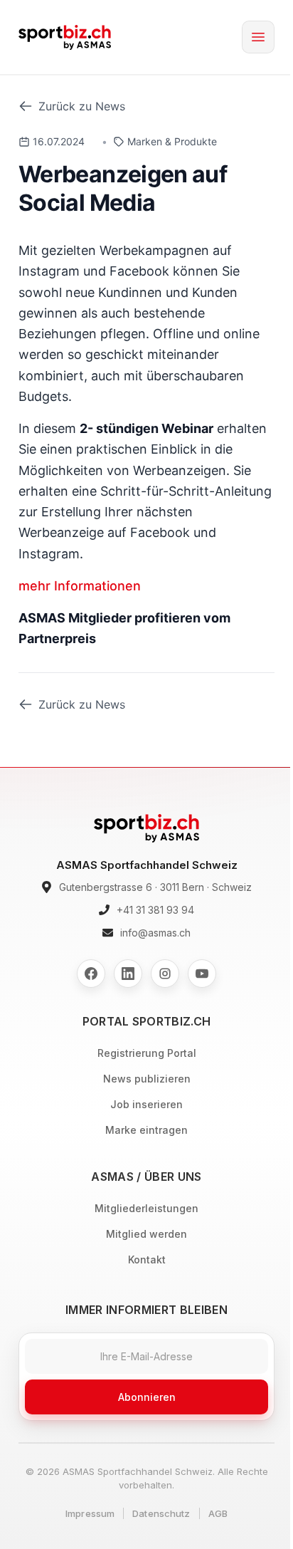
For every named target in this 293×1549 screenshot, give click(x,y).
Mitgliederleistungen (146, 1208)
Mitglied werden (146, 1234)
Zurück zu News (81, 106)
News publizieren (147, 1079)
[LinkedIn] (128, 973)
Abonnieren (147, 1397)
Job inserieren (146, 1104)
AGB (218, 1513)
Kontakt (147, 1259)
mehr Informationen (79, 585)
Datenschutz (161, 1513)
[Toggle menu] (258, 37)
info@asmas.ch (155, 933)
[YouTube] (202, 973)
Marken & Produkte (172, 141)
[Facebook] (91, 973)
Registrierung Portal (146, 1053)
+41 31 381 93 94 (155, 910)
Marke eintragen (146, 1130)
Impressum (89, 1513)
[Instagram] (165, 973)
